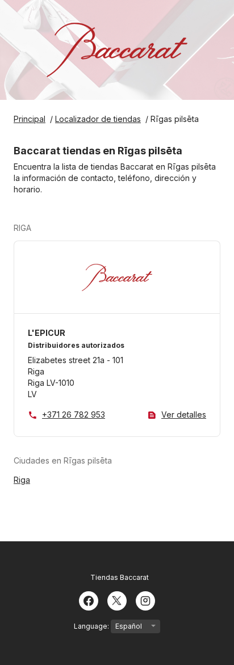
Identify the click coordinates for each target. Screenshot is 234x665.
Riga (22, 480)
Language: (92, 626)
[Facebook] (88, 599)
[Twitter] (117, 599)
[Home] (117, 50)
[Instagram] (145, 599)
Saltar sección (62, 228)
